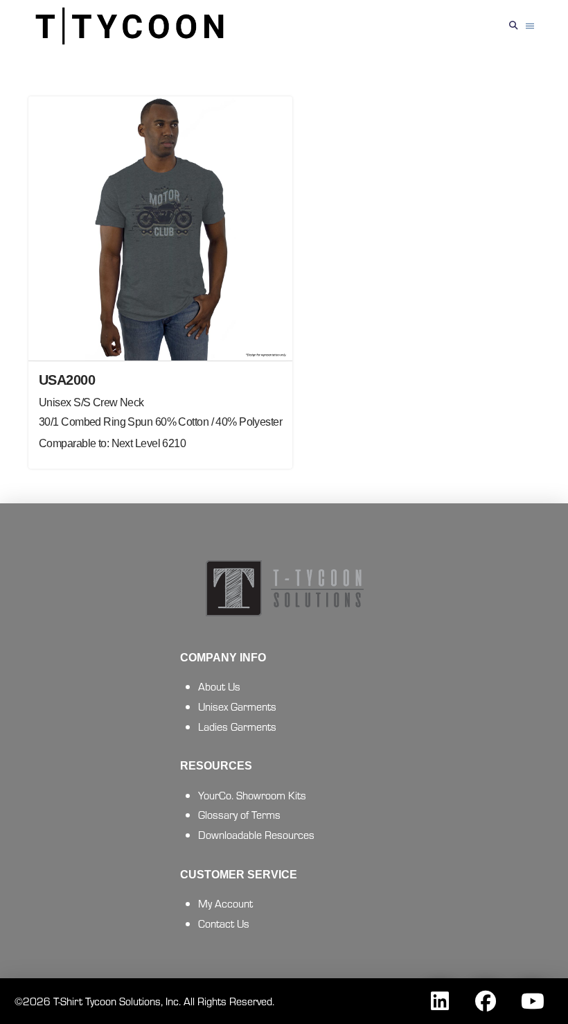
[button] (514, 26)
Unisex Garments (237, 706)
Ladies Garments (237, 726)
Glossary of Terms (239, 814)
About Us (219, 686)
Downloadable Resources (256, 834)
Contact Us (223, 923)
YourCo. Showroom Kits (252, 795)
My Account (225, 903)
